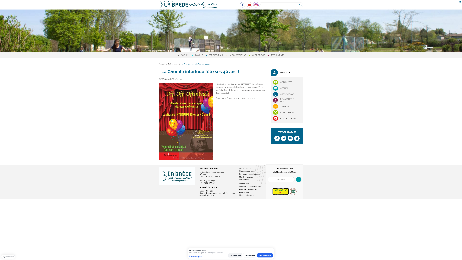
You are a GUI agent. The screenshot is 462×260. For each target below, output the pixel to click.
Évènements (173, 64)
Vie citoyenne (216, 55)
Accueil (185, 55)
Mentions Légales (246, 195)
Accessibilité (244, 192)
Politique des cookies (248, 189)
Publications (244, 180)
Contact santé (288, 118)
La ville (199, 55)
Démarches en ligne (287, 100)
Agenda (284, 88)
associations (287, 94)
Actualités (286, 82)
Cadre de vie (258, 55)
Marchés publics (246, 177)
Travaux (284, 106)
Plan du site (244, 184)
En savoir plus (195, 256)
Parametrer (249, 255)
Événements (277, 55)
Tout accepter (265, 255)
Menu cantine (287, 112)
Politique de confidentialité (250, 186)
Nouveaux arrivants (247, 171)
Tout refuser (235, 255)
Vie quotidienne (238, 55)
